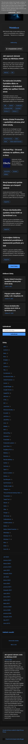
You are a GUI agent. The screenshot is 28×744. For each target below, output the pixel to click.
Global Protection (8, 379)
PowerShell (7, 439)
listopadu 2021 (7, 590)
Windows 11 (7, 539)
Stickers (6, 476)
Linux (5, 423)
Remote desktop (8, 459)
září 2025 (6, 557)
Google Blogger (8, 386)
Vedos (6, 506)
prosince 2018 (7, 613)
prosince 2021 (7, 586)
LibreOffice (7, 419)
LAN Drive (6, 416)
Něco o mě (14, 644)
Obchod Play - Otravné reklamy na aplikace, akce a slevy (13, 152)
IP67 (5, 403)
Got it (18, 12)
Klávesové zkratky (9, 409)
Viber (5, 509)
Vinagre (6, 512)
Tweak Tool (7, 499)
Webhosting (14, 42)
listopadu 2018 (7, 616)
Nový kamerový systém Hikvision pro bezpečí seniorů (12, 185)
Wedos (6, 526)
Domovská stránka (14, 640)
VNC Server (7, 516)
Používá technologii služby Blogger (14, 739)
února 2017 (6, 623)
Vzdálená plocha (8, 522)
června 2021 (6, 596)
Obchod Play (7, 433)
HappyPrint (7, 393)
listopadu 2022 (7, 573)
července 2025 (7, 560)
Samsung (6, 466)
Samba (6, 462)
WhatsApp (7, 532)
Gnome (6, 383)
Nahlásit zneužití (8, 632)
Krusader (6, 413)
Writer (5, 546)
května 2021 (6, 600)
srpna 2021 (6, 593)
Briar (5, 356)
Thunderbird (7, 496)
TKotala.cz (14, 28)
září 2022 (6, 577)
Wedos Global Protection (10, 529)
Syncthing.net (7, 479)
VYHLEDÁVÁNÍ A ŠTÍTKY (14, 49)
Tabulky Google (8, 486)
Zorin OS (6, 549)
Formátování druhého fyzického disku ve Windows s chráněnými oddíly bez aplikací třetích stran (13, 86)
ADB (5, 346)
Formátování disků (9, 376)
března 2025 (6, 563)
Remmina (6, 456)
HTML (5, 399)
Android (6, 350)
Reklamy (6, 452)
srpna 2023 (6, 570)
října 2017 (6, 620)
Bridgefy (6, 360)
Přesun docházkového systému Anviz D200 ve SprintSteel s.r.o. (12, 212)
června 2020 (6, 610)
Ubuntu (6, 502)
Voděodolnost (8, 519)
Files (5, 370)
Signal (5, 469)
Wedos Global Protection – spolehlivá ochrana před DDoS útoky (13, 122)
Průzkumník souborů (9, 443)
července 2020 (7, 606)
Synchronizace (8, 482)
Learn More (11, 12)
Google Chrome (8, 389)
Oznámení (6, 436)
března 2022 (6, 580)
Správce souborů (8, 472)
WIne (5, 542)
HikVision (6, 396)
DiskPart (6, 366)
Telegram (6, 489)
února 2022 (6, 583)
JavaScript (7, 406)
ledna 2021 (6, 603)
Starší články (14, 266)
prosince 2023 (7, 567)
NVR (5, 429)
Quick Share (7, 446)
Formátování (7, 373)
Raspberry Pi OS (8, 449)
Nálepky (6, 426)
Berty (5, 353)
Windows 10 (7, 536)
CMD (5, 363)
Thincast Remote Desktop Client (12, 492)
